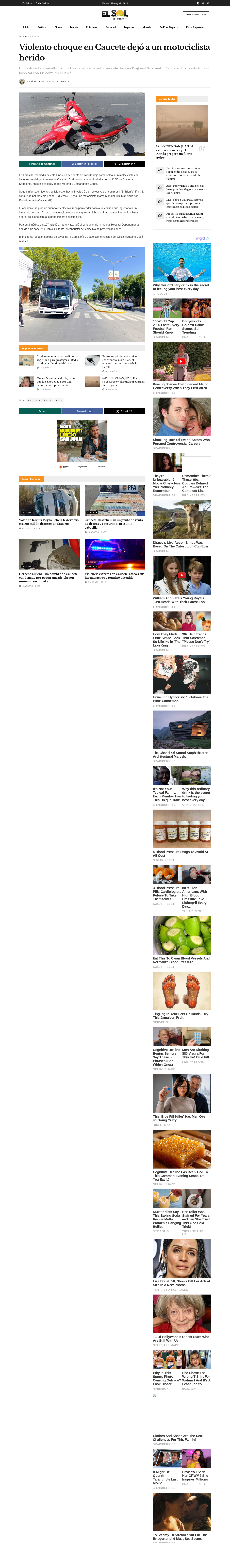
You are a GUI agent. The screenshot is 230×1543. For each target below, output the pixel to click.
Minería (147, 27)
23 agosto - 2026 (96, 532)
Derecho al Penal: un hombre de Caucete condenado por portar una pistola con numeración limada (48, 577)
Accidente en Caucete (39, 400)
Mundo (74, 27)
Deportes (129, 27)
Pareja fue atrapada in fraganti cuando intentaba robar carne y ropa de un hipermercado (185, 217)
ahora (59, 400)
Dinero (58, 27)
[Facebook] (198, 3)
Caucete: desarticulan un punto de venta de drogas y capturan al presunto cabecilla (114, 523)
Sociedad (111, 27)
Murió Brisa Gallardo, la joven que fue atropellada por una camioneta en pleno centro (56, 382)
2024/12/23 (63, 81)
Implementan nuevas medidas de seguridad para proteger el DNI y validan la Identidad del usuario (57, 360)
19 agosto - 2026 (30, 586)
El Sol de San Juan (41, 81)
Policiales (91, 27)
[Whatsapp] (207, 3)
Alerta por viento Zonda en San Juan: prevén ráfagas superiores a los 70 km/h (186, 189)
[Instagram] (203, 3)
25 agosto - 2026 (31, 528)
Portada (23, 36)
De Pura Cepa (167, 27)
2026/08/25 (45, 368)
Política (42, 27)
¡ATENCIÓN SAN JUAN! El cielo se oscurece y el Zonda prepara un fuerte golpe (123, 382)
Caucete (34, 36)
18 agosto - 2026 (96, 582)
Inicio (26, 27)
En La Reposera (195, 27)
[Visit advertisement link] (82, 445)
